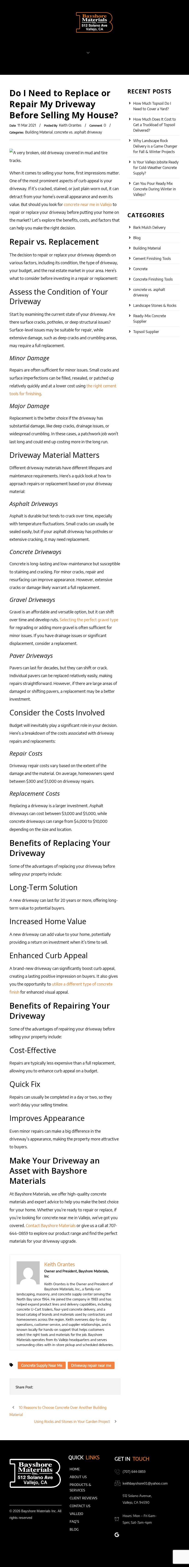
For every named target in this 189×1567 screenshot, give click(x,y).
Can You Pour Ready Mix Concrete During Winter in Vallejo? (154, 189)
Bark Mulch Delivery (149, 227)
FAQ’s (134, 52)
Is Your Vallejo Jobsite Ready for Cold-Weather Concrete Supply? (155, 167)
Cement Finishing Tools (152, 258)
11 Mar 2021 (27, 125)
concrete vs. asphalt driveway (78, 132)
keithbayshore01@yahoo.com (145, 1483)
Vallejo (76, 1514)
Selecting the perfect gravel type (89, 619)
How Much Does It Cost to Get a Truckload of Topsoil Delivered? (154, 125)
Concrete (140, 269)
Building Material (39, 132)
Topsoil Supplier (146, 331)
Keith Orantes (70, 125)
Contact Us (155, 52)
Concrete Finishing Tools (153, 279)
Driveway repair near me (91, 1365)
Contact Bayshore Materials (51, 1225)
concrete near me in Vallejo (88, 204)
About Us (29, 52)
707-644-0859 (24, 65)
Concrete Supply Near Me (41, 1365)
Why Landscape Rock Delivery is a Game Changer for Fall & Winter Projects (155, 146)
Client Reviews (107, 52)
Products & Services (64, 52)
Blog (137, 237)
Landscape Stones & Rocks (154, 305)
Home (9, 52)
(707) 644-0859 (134, 1472)
